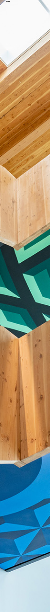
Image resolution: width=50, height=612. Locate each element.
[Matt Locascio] (6, 1)
